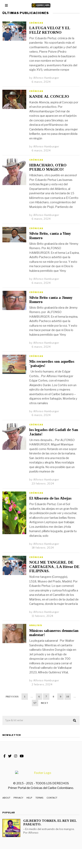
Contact (52, 797)
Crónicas (36, 23)
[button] (75, 720)
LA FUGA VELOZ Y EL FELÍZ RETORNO (49, 30)
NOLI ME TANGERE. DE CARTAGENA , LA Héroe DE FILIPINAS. (54, 566)
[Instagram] (15, 756)
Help (29, 797)
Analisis (35, 625)
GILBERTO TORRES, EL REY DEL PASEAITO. (49, 822)
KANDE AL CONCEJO (49, 96)
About (6, 797)
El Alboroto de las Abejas (50, 498)
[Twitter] (10, 756)
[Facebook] (4, 756)
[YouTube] (21, 756)
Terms (39, 797)
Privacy (18, 797)
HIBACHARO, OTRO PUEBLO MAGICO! (47, 167)
